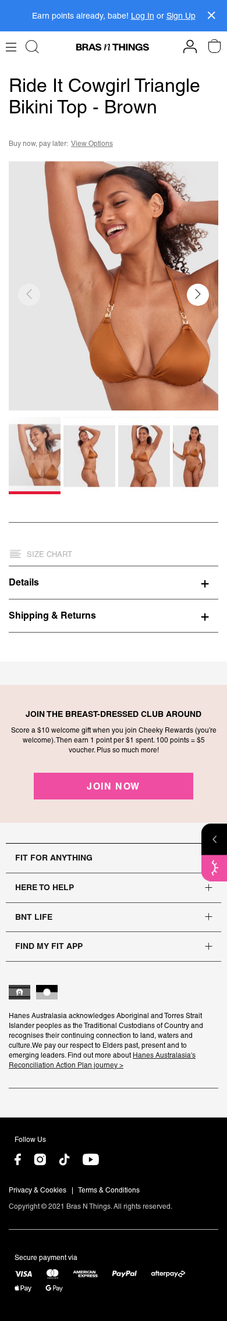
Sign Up (181, 15)
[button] (197, 295)
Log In (142, 15)
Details (24, 582)
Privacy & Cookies (37, 1190)
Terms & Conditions (109, 1190)
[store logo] (112, 47)
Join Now (113, 786)
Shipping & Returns (52, 615)
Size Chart (49, 554)
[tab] (113, 582)
